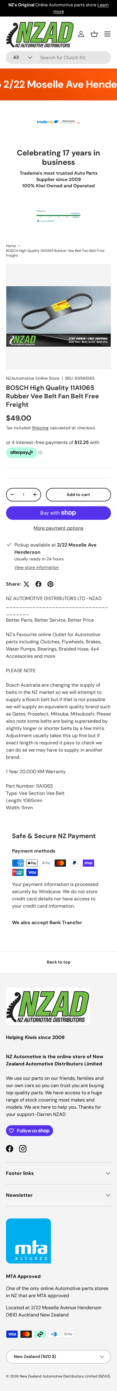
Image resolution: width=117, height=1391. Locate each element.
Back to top (58, 962)
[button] (94, 34)
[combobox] (58, 57)
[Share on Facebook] (38, 584)
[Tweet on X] (26, 584)
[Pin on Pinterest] (50, 584)
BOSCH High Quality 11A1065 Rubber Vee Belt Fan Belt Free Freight (55, 253)
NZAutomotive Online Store (32, 378)
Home (11, 246)
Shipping (40, 427)
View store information (36, 567)
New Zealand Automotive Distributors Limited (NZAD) (65, 1376)
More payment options (58, 528)
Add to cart (78, 494)
